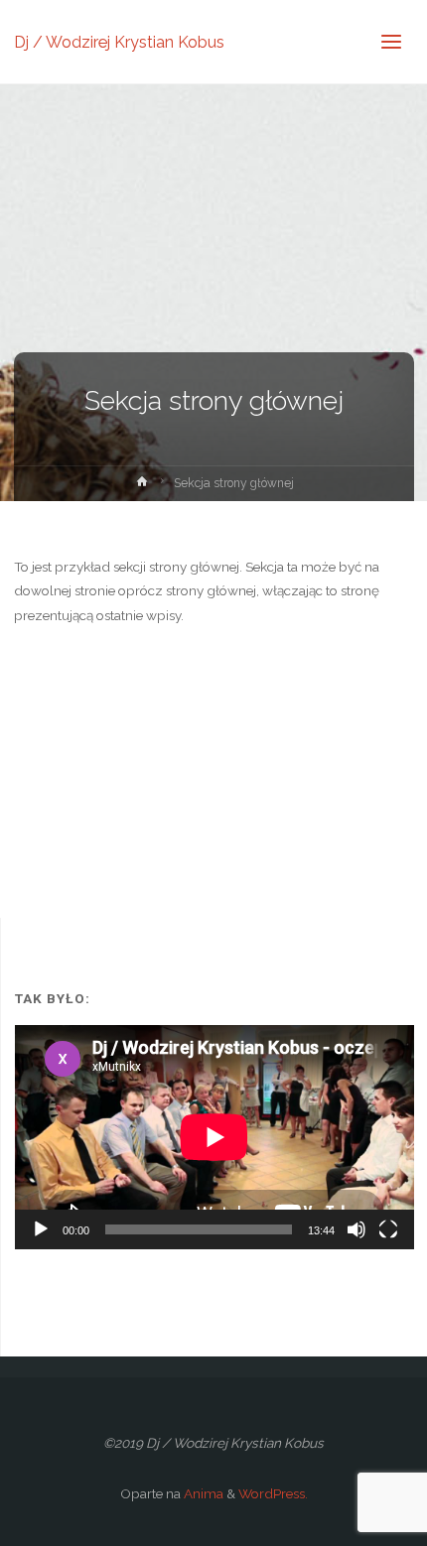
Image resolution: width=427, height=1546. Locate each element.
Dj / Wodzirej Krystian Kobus (119, 41)
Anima (202, 1493)
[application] (214, 1137)
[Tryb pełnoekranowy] (388, 1229)
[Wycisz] (356, 1229)
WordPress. (273, 1493)
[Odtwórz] (41, 1229)
